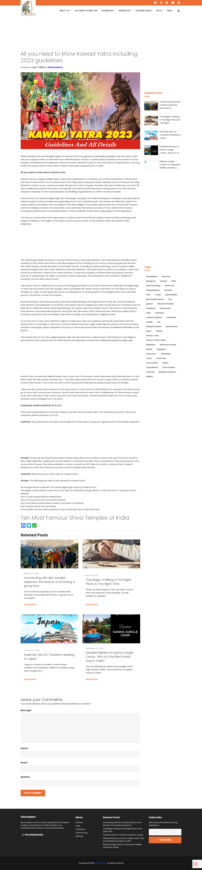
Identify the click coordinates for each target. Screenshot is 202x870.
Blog (158, 10)
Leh (158, 322)
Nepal (148, 331)
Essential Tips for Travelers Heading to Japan (49, 657)
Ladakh (149, 322)
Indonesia (159, 313)
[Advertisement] (101, 36)
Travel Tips (161, 358)
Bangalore (150, 281)
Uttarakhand (152, 367)
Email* (24, 762)
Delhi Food (169, 285)
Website (25, 777)
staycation (151, 354)
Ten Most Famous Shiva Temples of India (75, 517)
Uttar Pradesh (168, 367)
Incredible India (143, 10)
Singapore (161, 349)
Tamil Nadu (165, 354)
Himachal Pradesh (165, 304)
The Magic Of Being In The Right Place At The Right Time (108, 582)
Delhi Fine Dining (153, 285)
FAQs (78, 826)
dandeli (163, 281)
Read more (30, 604)
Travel (149, 358)
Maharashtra (172, 326)
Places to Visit (152, 335)
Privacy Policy (82, 832)
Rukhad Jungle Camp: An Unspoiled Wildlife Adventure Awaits (122, 846)
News (169, 10)
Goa (170, 299)
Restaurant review (168, 344)
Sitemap (79, 836)
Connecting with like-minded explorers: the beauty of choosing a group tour (49, 582)
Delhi (173, 281)
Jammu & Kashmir (154, 317)
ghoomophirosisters (155, 299)
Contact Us (80, 829)
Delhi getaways (153, 290)
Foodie (158, 294)
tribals (165, 363)
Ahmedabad (151, 276)
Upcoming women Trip (86, 10)
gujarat (149, 304)
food (148, 294)
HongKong (150, 308)
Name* (24, 748)
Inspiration (124, 10)
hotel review (165, 308)
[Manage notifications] (195, 864)
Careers (79, 822)
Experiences (107, 10)
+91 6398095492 (33, 835)
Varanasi (150, 372)
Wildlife (149, 376)
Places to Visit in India (156, 340)
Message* (26, 710)
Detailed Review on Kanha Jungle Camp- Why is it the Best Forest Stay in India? (109, 657)
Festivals (168, 290)
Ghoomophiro (55, 67)
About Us (64, 10)
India (148, 313)
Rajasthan (150, 344)
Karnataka (171, 317)
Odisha (159, 331)
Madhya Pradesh (153, 326)
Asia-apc (166, 276)
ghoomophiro (171, 294)
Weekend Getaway (167, 372)
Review (149, 349)
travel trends (152, 363)
